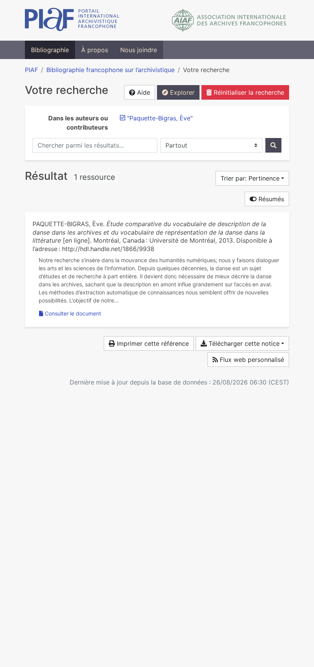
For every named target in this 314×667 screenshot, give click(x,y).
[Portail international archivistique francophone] (72, 20)
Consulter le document (73, 313)
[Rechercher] (273, 145)
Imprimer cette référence (152, 343)
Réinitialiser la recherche (248, 92)
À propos (94, 50)
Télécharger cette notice (243, 343)
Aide (142, 92)
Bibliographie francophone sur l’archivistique (110, 70)
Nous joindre (138, 50)
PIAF (31, 70)
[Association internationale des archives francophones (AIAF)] (229, 20)
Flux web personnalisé (251, 359)
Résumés (270, 199)
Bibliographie (50, 50)
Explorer (181, 92)
